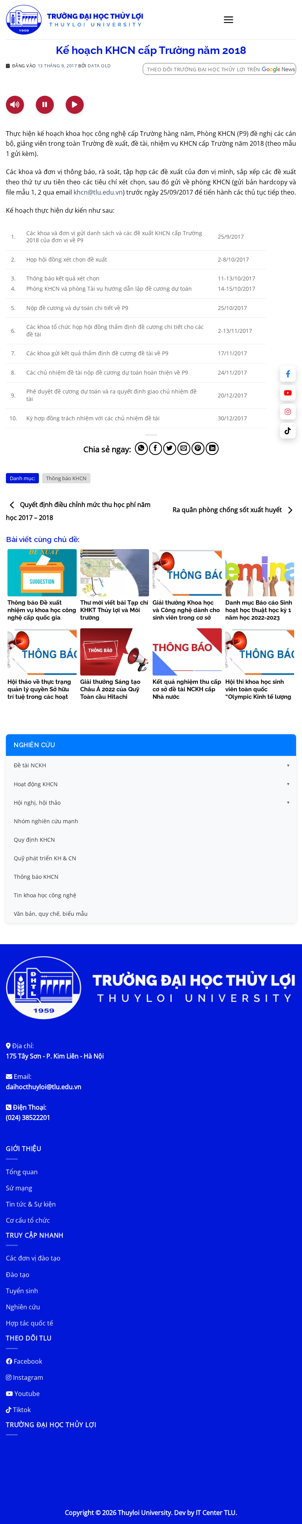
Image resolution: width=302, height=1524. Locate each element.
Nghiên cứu (34, 745)
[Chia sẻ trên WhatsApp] (141, 448)
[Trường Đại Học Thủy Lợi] (75, 20)
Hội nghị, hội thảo (37, 802)
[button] (228, 19)
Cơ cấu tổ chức (28, 1220)
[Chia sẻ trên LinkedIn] (212, 448)
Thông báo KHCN (66, 478)
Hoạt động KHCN (36, 784)
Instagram (27, 1377)
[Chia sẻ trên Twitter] (169, 448)
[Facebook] (288, 374)
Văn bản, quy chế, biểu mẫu (51, 913)
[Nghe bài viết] (15, 105)
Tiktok (21, 1409)
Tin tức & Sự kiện (31, 1204)
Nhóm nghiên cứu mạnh (46, 821)
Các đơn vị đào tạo (33, 1258)
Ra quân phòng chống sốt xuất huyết (228, 509)
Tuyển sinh (22, 1290)
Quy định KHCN (34, 839)
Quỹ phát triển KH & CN (45, 858)
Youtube (26, 1393)
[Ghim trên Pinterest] (198, 448)
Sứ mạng (19, 1188)
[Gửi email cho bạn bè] (183, 448)
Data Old (99, 66)
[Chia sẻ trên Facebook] (155, 448)
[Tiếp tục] (75, 105)
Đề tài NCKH (30, 765)
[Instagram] (288, 412)
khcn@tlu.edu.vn (98, 192)
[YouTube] (288, 393)
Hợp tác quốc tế (29, 1323)
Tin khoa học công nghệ (45, 895)
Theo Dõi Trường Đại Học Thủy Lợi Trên (203, 69)
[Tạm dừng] (45, 105)
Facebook (27, 1361)
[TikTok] (288, 430)
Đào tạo (17, 1274)
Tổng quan (22, 1172)
